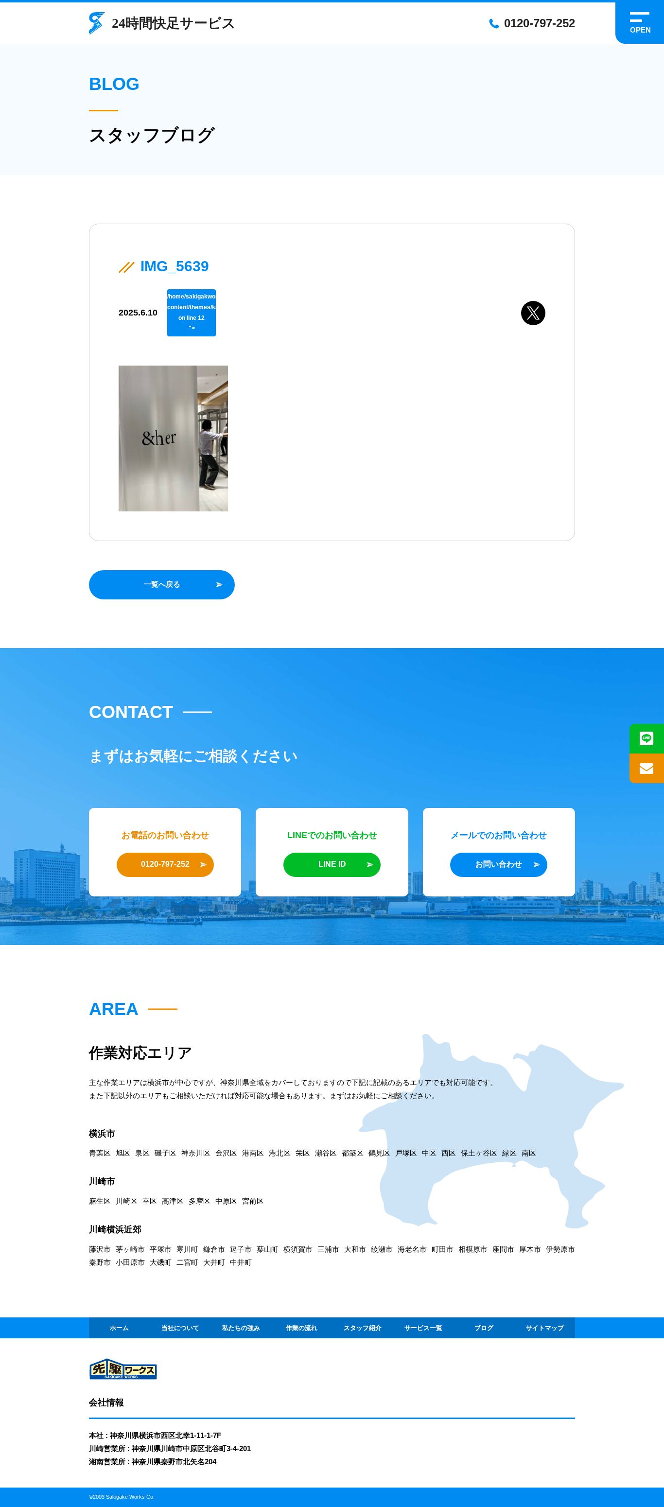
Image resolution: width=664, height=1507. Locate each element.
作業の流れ (301, 1328)
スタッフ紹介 (363, 1328)
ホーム (119, 1328)
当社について (180, 1328)
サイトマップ (545, 1328)
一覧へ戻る (162, 584)
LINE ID (332, 864)
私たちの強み (241, 1328)
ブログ (483, 1328)
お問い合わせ (498, 864)
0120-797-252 (539, 23)
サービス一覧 (423, 1328)
